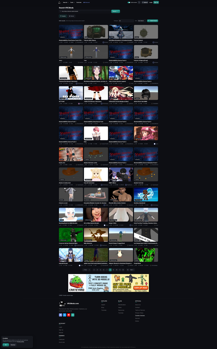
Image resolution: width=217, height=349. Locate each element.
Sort (136, 20)
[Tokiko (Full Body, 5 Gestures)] (96, 95)
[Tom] (96, 54)
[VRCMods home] (59, 2)
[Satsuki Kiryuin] (71, 257)
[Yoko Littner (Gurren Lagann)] (121, 75)
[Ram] (96, 135)
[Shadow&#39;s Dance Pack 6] (121, 115)
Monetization (122, 305)
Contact (137, 307)
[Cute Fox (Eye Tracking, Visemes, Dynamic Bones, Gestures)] (146, 217)
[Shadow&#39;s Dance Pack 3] (121, 135)
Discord (87, 2)
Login (150, 2)
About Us (138, 305)
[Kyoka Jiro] (71, 156)
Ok (6, 345)
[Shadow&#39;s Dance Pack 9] (121, 54)
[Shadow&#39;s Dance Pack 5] (146, 115)
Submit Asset (153, 20)
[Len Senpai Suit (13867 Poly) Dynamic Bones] (146, 237)
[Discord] (60, 315)
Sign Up (61, 330)
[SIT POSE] (71, 95)
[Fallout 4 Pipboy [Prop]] (146, 54)
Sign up (156, 2)
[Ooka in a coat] (71, 197)
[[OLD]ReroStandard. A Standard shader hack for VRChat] (121, 34)
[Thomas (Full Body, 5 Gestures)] (71, 75)
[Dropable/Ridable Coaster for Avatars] (96, 197)
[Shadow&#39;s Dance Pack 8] (146, 75)
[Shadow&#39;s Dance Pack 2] (121, 156)
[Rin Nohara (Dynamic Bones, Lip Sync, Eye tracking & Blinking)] (96, 75)
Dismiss (13, 345)
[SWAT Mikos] (121, 176)
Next (131, 270)
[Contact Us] (72, 315)
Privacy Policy (139, 313)
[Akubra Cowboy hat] (71, 176)
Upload (146, 2)
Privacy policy (20, 341)
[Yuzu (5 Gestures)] (96, 176)
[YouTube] (68, 315)
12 (123, 270)
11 (119, 270)
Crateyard (61, 339)
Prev (85, 270)
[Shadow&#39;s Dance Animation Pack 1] (146, 156)
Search (103, 305)
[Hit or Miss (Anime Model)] (96, 217)
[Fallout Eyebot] (146, 34)
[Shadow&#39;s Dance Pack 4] (71, 135)
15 (127, 270)
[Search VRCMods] (139, 2)
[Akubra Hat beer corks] (96, 156)
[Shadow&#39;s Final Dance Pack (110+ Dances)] (71, 34)
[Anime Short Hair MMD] (146, 95)
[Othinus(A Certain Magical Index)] (121, 95)
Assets (64, 16)
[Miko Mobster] (96, 237)
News (120, 307)
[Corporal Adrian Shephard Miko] (71, 237)
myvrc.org (62, 342)
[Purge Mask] (146, 257)
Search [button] (65, 2)
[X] (64, 315)
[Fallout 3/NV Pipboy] (96, 34)
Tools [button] (71, 2)
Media (72, 16)
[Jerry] (71, 54)
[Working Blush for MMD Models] (71, 217)
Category (116, 20)
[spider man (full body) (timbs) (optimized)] (96, 257)
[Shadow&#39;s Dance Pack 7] (71, 115)
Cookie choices (140, 315)
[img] (108, 283)
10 (116, 270)
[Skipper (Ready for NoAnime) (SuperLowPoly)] (121, 257)
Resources (121, 310)
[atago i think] (121, 217)
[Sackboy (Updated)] (146, 197)
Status (137, 321)
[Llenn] (146, 135)
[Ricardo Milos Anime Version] (121, 197)
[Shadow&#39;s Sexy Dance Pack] (96, 115)
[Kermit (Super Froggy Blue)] (121, 237)
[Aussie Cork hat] (146, 176)
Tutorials (78, 2)
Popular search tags (68, 295)
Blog (102, 307)
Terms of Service (140, 310)
